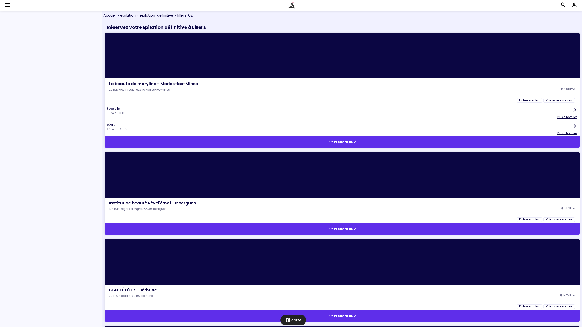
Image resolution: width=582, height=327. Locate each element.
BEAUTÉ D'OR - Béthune (133, 290)
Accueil (109, 15)
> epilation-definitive (154, 15)
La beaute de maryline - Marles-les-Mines (153, 84)
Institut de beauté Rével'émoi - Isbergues (152, 203)
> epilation (126, 15)
